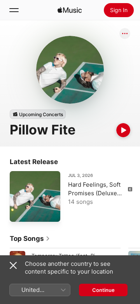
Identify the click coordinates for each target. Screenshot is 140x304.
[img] (70, 10)
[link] (30, 238)
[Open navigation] (14, 10)
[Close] (13, 265)
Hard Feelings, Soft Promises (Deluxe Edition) (94, 193)
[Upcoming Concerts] (38, 114)
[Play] (123, 130)
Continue (103, 290)
